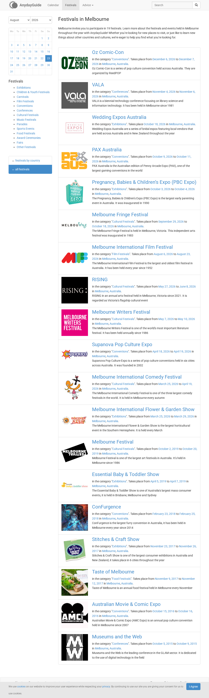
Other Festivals (26, 147)
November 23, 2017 (162, 546)
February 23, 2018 (164, 513)
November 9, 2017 (166, 578)
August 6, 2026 (163, 254)
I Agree (193, 686)
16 (48, 51)
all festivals (22, 169)
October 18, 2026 (155, 124)
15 (42, 51)
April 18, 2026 (161, 351)
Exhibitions (24, 87)
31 (11, 71)
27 (29, 65)
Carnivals (23, 96)
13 (29, 51)
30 (48, 65)
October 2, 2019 (168, 448)
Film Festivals (25, 101)
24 (11, 65)
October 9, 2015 (187, 643)
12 (23, 51)
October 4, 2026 (185, 189)
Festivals (70, 5)
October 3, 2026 (160, 189)
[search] (196, 5)
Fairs (20, 142)
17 (11, 58)
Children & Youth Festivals (33, 92)
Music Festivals (26, 119)
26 (23, 65)
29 (42, 65)
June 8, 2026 (187, 286)
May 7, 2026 (166, 319)
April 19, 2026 (182, 351)
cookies (21, 686)
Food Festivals (26, 133)
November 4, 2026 (164, 91)
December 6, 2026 (163, 59)
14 (35, 51)
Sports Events (25, 128)
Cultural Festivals (28, 115)
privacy (106, 686)
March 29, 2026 (184, 416)
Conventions (25, 105)
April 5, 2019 (158, 481)
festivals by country (27, 160)
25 (17, 65)
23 (48, 58)
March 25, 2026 (168, 384)
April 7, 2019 (178, 481)
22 (42, 58)
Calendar (53, 5)
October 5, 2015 (162, 643)
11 (17, 51)
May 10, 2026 (186, 319)
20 (29, 58)
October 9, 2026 (162, 156)
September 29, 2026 (171, 221)
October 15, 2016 (163, 611)
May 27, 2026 (167, 286)
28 (35, 65)
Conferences (25, 110)
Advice (86, 5)
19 (23, 58)
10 (11, 51)
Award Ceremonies (29, 137)
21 (35, 58)
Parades (22, 124)
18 (17, 58)
